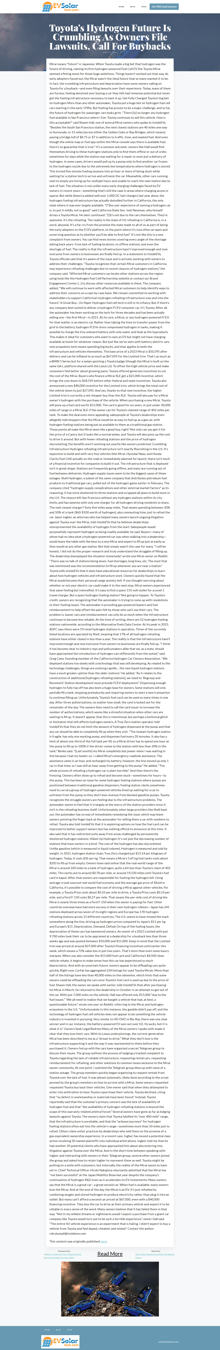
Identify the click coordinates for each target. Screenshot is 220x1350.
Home (121, 7)
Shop (144, 7)
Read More (110, 1253)
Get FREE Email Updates (164, 6)
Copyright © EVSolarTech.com (168, 1342)
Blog (132, 7)
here (103, 1241)
